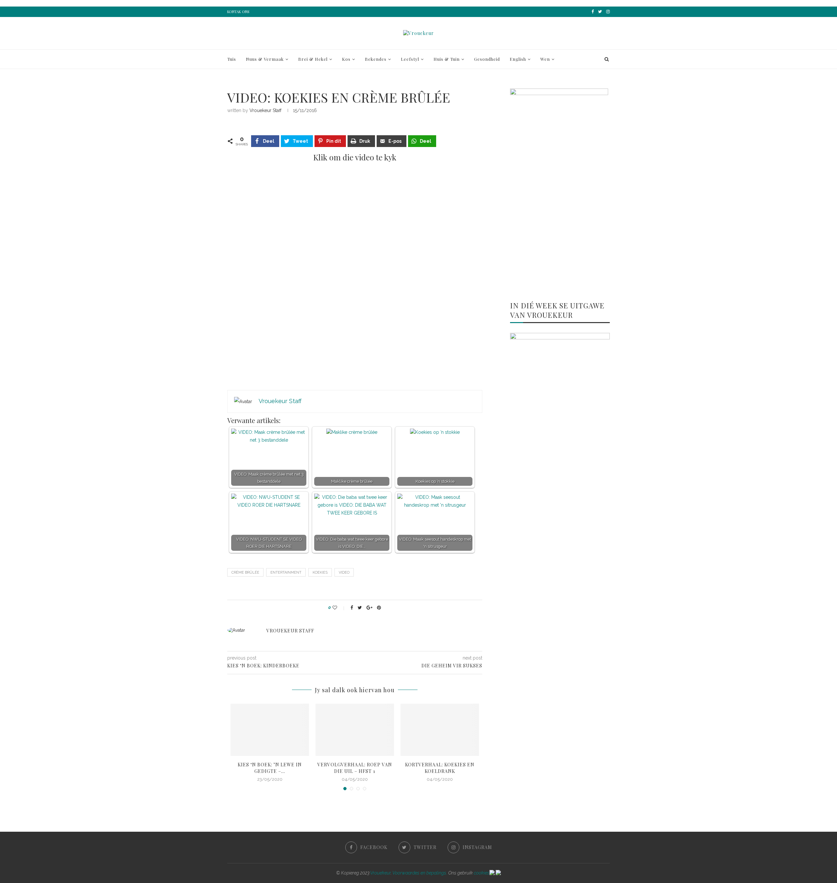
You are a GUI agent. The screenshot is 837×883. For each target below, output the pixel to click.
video (344, 572)
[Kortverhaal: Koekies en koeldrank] (440, 730)
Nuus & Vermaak (265, 59)
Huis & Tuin (447, 59)
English (518, 59)
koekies (320, 572)
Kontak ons (238, 11)
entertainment (285, 572)
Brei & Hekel (313, 59)
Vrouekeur (380, 872)
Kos (346, 59)
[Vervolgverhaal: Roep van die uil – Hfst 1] (355, 730)
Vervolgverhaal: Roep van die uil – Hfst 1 (354, 767)
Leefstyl (410, 59)
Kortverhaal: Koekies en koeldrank (439, 767)
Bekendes (375, 59)
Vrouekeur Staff (265, 110)
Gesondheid (487, 59)
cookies (481, 872)
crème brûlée (245, 572)
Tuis (231, 59)
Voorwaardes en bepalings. (419, 872)
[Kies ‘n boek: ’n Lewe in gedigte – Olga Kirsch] (270, 730)
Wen (545, 59)
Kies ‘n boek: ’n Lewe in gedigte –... (270, 767)
